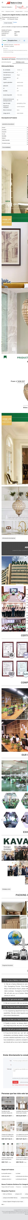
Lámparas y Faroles (10, 11)
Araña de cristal (5, 1176)
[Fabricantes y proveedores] (14, 2)
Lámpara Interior (19, 11)
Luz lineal (18, 1173)
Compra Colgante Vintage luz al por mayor (13, 1201)
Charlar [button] (15, 22)
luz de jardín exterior (6, 1173)
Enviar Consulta (8, 23)
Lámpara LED (18, 1194)
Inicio (3, 11)
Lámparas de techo (6, 1179)
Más (3, 1204)
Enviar (15, 1082)
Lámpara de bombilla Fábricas (10, 1197)
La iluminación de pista (21, 1179)
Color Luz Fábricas (7, 1194)
